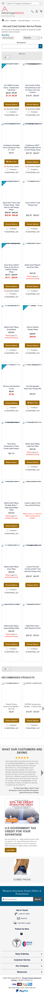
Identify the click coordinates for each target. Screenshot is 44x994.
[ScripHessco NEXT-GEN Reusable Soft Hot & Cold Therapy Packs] (32, 133)
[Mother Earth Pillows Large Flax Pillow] (32, 432)
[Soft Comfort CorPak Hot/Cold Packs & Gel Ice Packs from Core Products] (32, 73)
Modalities (13, 20)
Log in (34, 276)
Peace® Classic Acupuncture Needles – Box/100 (11, 706)
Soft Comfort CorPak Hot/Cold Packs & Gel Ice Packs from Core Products (32, 88)
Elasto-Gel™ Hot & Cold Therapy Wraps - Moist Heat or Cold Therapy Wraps (11, 206)
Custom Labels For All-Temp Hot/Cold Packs (33, 504)
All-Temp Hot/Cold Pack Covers (11, 387)
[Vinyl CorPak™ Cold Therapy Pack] (32, 190)
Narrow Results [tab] (8, 38)
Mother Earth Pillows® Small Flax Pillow (32, 266)
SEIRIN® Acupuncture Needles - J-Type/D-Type (32, 705)
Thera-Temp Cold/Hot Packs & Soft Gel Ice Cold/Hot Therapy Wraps (11, 268)
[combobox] (24, 3)
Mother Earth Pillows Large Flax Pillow (32, 445)
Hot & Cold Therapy (24, 20)
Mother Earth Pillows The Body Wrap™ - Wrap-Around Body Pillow (11, 506)
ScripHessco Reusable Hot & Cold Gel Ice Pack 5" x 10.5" (11, 147)
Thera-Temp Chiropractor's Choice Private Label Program (11, 446)
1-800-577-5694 (32, 11)
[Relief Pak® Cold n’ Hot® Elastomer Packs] (32, 614)
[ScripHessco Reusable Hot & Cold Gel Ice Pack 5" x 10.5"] (11, 133)
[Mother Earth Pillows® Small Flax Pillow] (32, 253)
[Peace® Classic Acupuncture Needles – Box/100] (11, 692)
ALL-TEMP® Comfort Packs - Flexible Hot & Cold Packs (11, 87)
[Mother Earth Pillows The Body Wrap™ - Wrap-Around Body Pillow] (11, 491)
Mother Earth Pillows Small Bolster (11, 328)
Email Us (24, 918)
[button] (11, 112)
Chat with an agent (24, 923)
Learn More (11, 850)
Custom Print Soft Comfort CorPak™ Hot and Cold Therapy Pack (32, 568)
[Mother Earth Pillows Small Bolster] (11, 315)
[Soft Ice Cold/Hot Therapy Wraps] (32, 315)
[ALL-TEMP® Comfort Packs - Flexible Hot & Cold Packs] (11, 73)
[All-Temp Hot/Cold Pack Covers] (11, 374)
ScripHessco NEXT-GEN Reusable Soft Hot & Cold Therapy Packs (32, 147)
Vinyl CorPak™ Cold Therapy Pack (32, 203)
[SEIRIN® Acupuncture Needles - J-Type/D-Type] (32, 692)
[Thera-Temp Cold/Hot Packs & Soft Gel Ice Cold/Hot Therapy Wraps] (11, 253)
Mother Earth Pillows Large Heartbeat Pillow (11, 627)
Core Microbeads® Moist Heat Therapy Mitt (32, 387)
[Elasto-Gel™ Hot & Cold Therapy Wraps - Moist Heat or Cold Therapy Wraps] (11, 190)
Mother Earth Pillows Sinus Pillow (11, 567)
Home (7, 20)
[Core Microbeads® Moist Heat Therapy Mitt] (32, 374)
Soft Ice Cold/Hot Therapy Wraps (33, 328)
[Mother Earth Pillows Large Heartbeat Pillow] (11, 614)
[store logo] (13, 11)
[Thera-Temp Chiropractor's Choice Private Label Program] (11, 432)
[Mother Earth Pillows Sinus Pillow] (11, 554)
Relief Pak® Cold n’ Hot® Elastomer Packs (33, 627)
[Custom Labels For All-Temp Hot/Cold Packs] (32, 491)
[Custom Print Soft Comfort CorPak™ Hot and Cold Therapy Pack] (32, 554)
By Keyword (21, 42)
